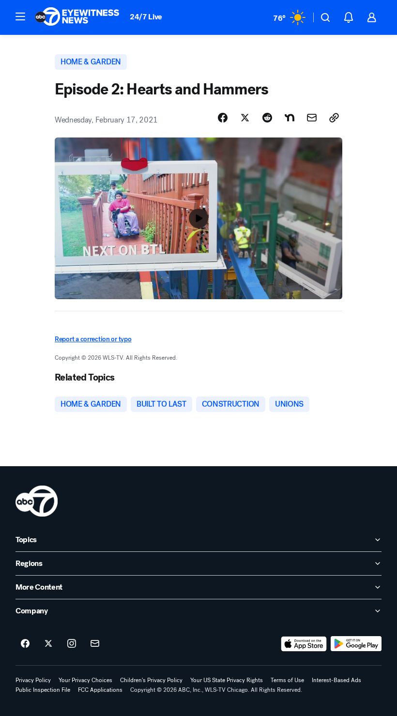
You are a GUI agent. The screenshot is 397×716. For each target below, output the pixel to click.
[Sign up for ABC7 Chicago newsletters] (95, 644)
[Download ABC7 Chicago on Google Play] (356, 644)
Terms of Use (287, 680)
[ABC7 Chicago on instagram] (71, 644)
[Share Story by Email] (312, 117)
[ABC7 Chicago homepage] (77, 17)
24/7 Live (146, 17)
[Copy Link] (334, 117)
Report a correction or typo (93, 339)
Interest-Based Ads (336, 680)
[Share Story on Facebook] (222, 117)
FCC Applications (100, 690)
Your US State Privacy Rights (226, 680)
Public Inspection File (42, 690)
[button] (20, 16)
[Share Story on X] (245, 117)
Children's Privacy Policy (151, 680)
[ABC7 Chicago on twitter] (48, 644)
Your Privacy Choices (85, 680)
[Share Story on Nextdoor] (289, 117)
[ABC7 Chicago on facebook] (25, 644)
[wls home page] (36, 501)
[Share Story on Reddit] (267, 117)
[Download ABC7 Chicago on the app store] (304, 644)
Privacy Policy (33, 680)
